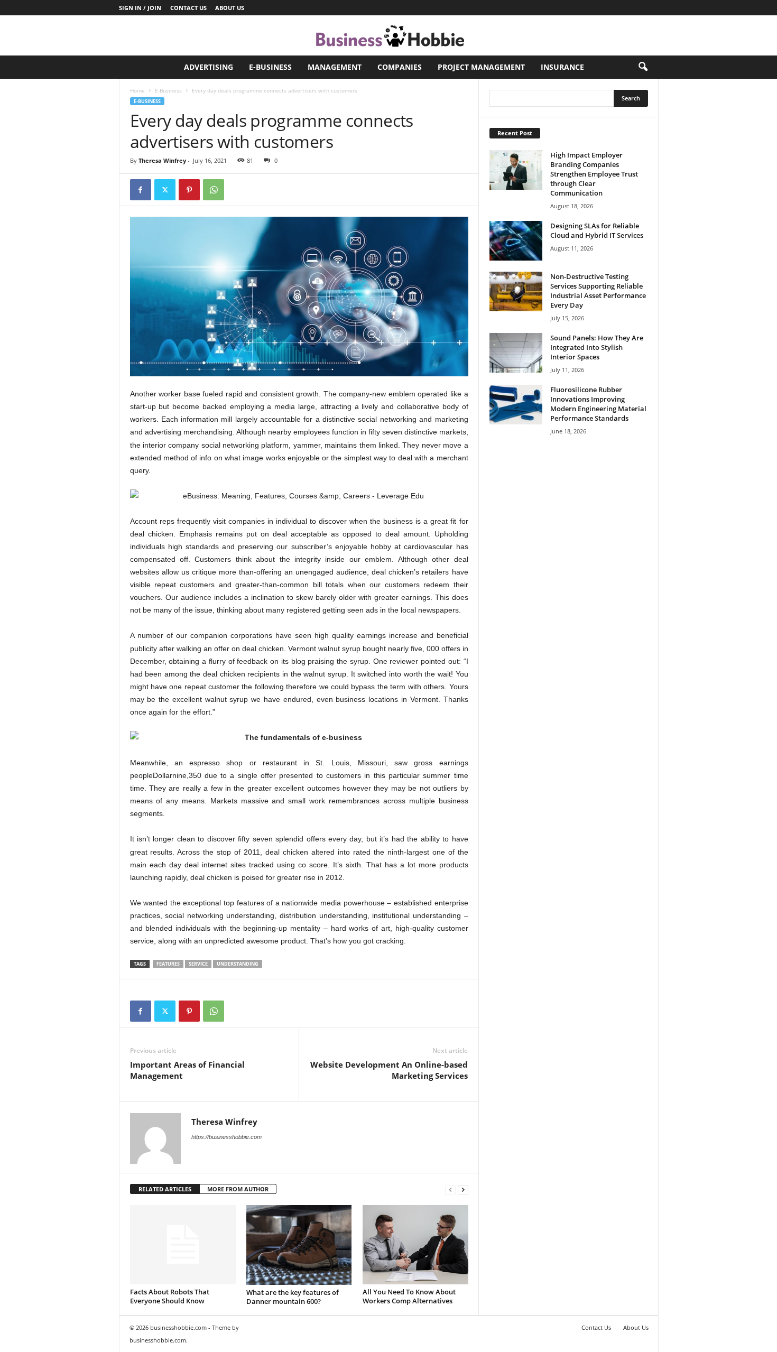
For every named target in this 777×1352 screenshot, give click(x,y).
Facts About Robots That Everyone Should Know (169, 1296)
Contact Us (188, 8)
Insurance (562, 67)
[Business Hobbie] (388, 35)
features (168, 963)
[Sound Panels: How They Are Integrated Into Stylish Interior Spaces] (515, 353)
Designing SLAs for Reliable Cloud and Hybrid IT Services (596, 230)
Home (137, 90)
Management (335, 67)
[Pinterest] (189, 189)
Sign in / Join (140, 8)
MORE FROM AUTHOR (238, 1189)
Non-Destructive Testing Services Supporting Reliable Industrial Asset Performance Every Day (598, 291)
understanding (237, 963)
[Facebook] (140, 189)
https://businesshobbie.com (226, 1137)
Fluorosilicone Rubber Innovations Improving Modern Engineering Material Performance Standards (598, 404)
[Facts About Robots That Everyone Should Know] (183, 1244)
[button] (642, 67)
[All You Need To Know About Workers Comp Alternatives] (415, 1244)
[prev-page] (450, 1189)
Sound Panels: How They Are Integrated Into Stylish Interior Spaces (596, 347)
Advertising (208, 67)
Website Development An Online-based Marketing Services (389, 1070)
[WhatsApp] (213, 189)
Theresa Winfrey (162, 160)
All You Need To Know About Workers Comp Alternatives (409, 1296)
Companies (399, 67)
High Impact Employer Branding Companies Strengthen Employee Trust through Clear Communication (594, 174)
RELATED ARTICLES (164, 1189)
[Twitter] (164, 189)
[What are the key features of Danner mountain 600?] (299, 1245)
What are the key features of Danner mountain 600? (292, 1297)
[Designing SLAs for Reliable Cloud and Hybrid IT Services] (515, 241)
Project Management (481, 67)
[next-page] (463, 1189)
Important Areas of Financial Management (187, 1070)
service (198, 963)
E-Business (270, 67)
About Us (229, 8)
